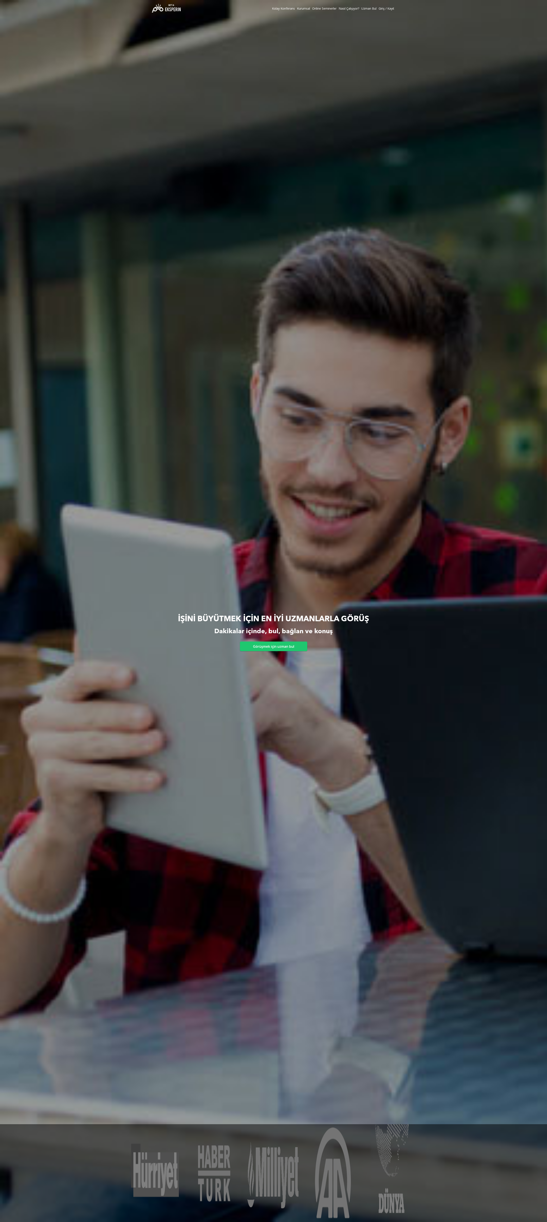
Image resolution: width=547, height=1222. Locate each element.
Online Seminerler (324, 8)
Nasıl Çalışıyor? (349, 8)
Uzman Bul (368, 8)
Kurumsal (303, 8)
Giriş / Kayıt (386, 8)
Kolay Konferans (283, 8)
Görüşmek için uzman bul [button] (273, 646)
